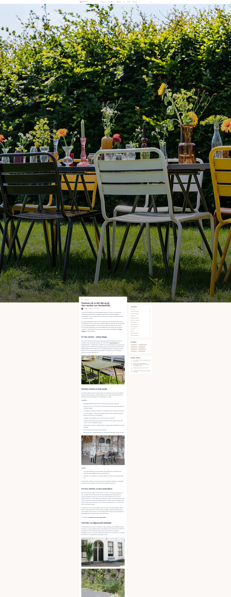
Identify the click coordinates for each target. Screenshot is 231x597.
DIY (124, 1)
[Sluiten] (228, 577)
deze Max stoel (113, 343)
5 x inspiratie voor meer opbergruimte (96, 517)
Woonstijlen (110, 1)
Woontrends (118, 1)
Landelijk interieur (142, 346)
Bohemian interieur (142, 351)
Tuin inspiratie (87, 299)
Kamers (103, 1)
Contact (128, 1)
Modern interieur (134, 346)
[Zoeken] (151, 2)
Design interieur (134, 351)
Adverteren (134, 1)
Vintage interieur (134, 344)
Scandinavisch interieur (142, 344)
